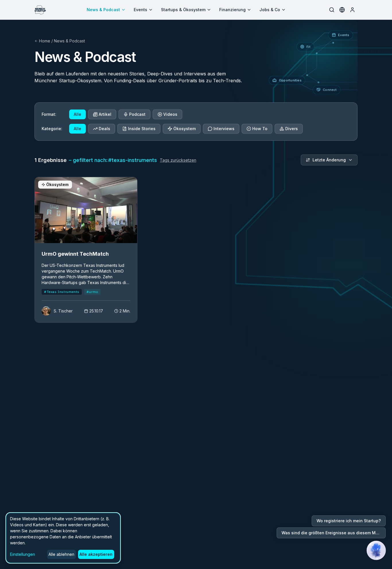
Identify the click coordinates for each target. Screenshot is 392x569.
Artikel (105, 114)
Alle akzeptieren (95, 554)
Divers (291, 128)
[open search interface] (332, 10)
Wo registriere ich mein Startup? (349, 520)
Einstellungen (22, 554)
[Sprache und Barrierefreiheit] (342, 10)
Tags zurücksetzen (178, 160)
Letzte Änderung (329, 159)
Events (140, 9)
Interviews (224, 128)
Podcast (137, 114)
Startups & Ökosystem (183, 9)
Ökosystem (184, 128)
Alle (77, 114)
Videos (170, 114)
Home (44, 40)
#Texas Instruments (61, 292)
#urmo (92, 292)
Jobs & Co (269, 9)
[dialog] (63, 538)
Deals (104, 128)
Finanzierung (232, 9)
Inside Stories (142, 128)
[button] (376, 550)
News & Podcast (103, 9)
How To (259, 128)
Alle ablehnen (61, 554)
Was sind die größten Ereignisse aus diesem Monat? (334, 532)
